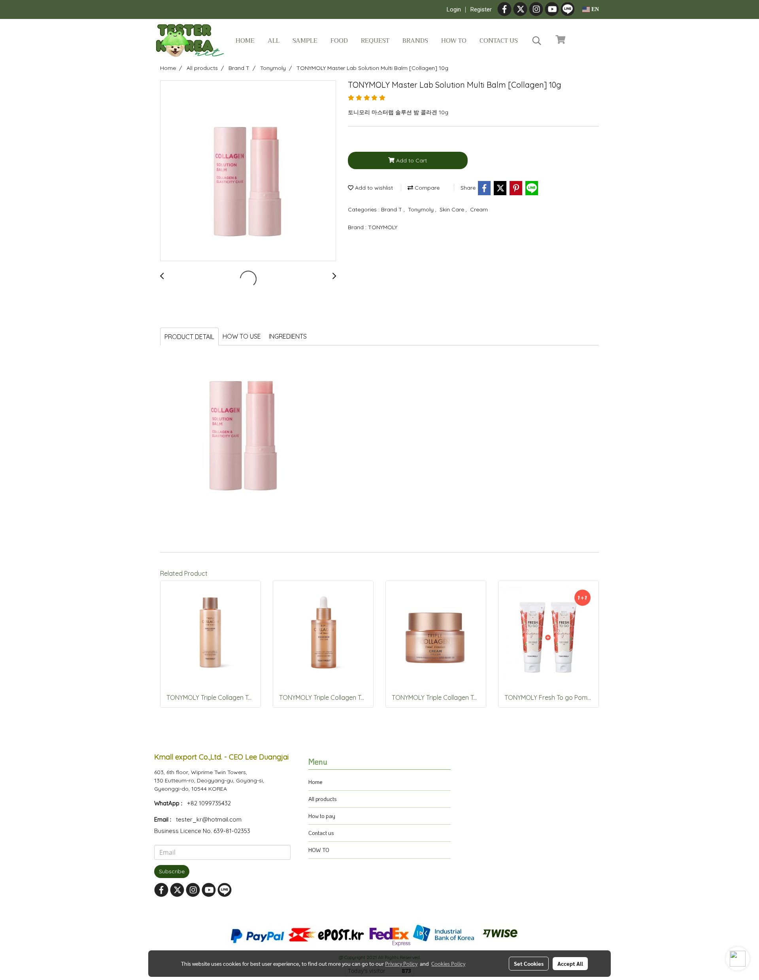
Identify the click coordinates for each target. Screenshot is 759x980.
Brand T (392, 209)
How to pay (321, 816)
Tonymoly (421, 209)
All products (322, 799)
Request (375, 40)
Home (245, 40)
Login (454, 9)
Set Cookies (529, 963)
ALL (273, 40)
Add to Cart (411, 160)
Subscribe (172, 871)
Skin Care (453, 209)
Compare (426, 187)
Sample (305, 40)
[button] (537, 40)
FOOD (339, 40)
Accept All (570, 963)
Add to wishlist (373, 187)
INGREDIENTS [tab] (288, 336)
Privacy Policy (401, 963)
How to (453, 40)
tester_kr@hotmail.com (209, 819)
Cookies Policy (448, 963)
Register (481, 9)
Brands (415, 40)
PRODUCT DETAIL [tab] (189, 337)
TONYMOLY (382, 227)
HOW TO (318, 850)
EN (594, 9)
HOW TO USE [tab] (242, 336)
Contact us (499, 40)
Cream (479, 209)
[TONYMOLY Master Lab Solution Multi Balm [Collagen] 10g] (248, 171)
